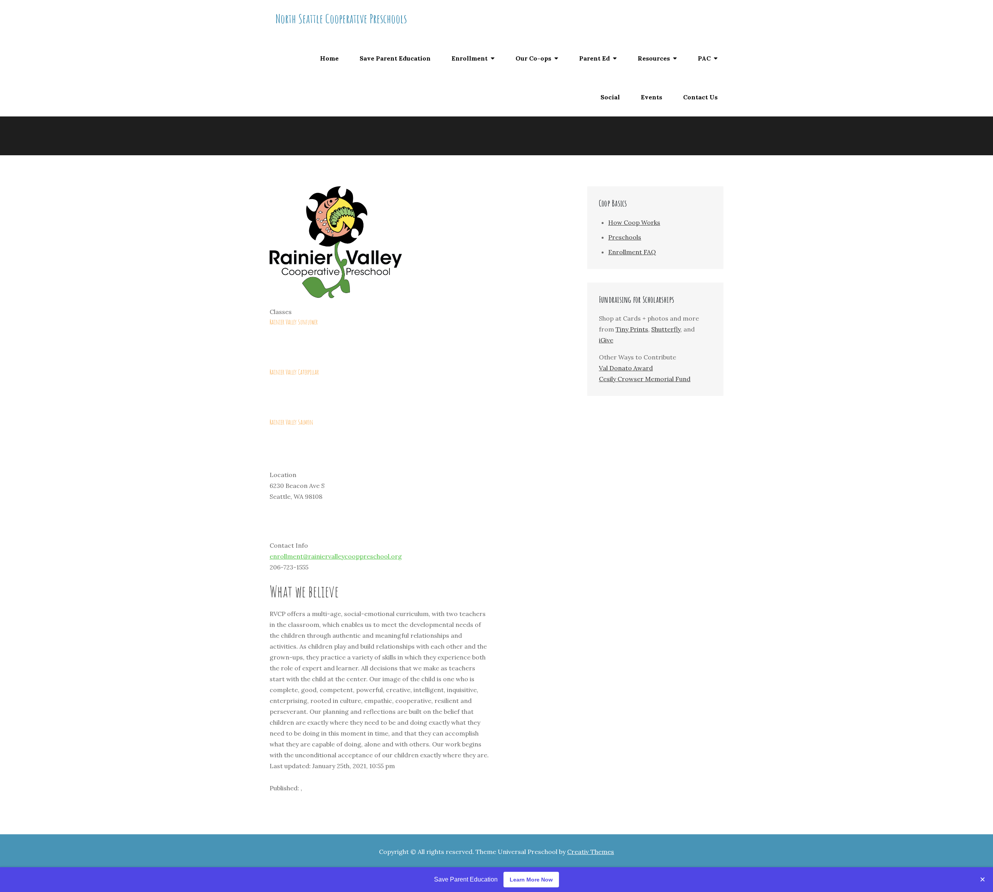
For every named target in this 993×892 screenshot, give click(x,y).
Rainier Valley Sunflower (294, 322)
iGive (606, 340)
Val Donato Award (626, 368)
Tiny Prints (632, 329)
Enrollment (470, 58)
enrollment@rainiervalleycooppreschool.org (336, 556)
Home (329, 58)
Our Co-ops (533, 58)
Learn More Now (531, 879)
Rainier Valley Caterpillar (294, 372)
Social (610, 97)
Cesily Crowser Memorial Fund (644, 379)
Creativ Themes (590, 852)
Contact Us (700, 97)
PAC (704, 58)
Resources (654, 58)
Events (651, 97)
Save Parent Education (395, 58)
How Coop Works (634, 222)
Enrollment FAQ (632, 252)
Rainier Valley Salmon (291, 422)
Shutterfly (665, 329)
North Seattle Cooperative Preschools (341, 18)
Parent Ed (594, 58)
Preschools (624, 237)
